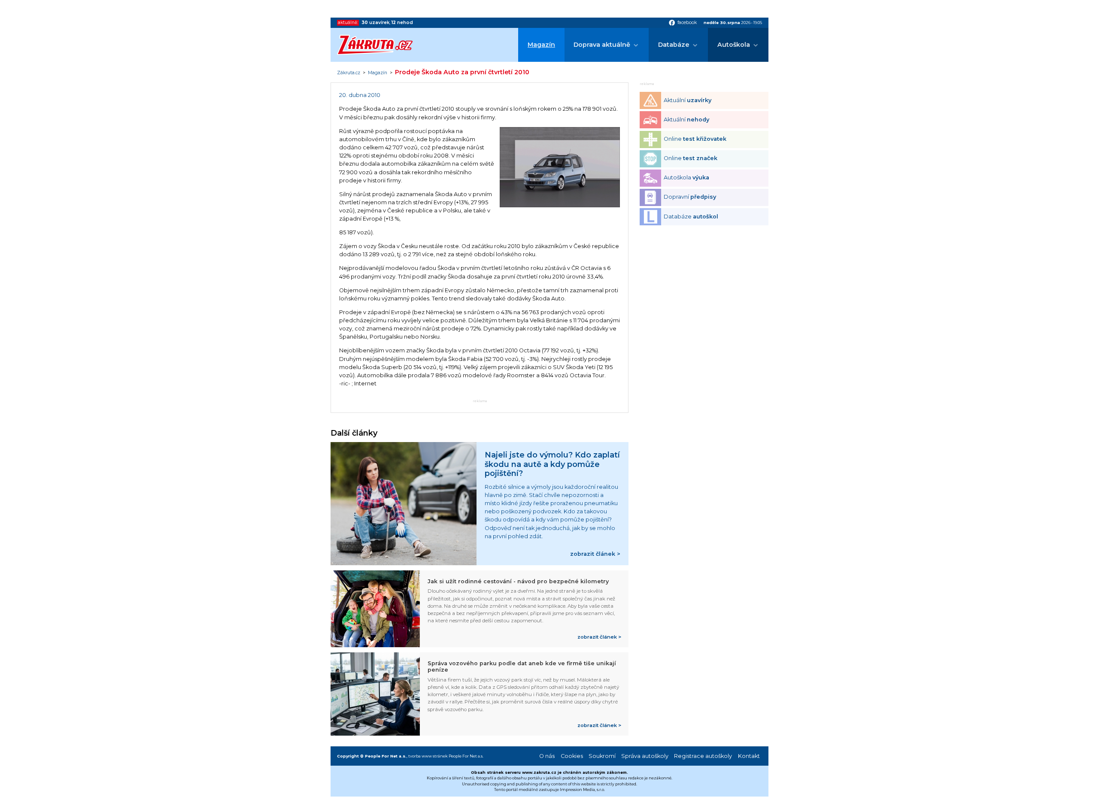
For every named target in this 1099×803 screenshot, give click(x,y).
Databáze (673, 44)
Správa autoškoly (644, 756)
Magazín (541, 44)
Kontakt (749, 756)
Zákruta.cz (348, 73)
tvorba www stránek (428, 756)
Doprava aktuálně (602, 44)
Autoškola (733, 44)
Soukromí (602, 756)
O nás (547, 756)
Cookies (572, 756)
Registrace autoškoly (703, 756)
